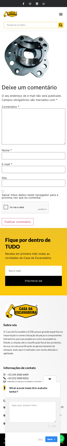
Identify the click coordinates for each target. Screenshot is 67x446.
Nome (7, 150)
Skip (40, 439)
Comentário (10, 106)
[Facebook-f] (23, 3)
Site (4, 178)
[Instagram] (30, 3)
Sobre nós (10, 325)
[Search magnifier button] (60, 25)
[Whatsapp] (43, 3)
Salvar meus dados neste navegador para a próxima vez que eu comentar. (30, 196)
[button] (61, 14)
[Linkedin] (37, 3)
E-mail (7, 164)
